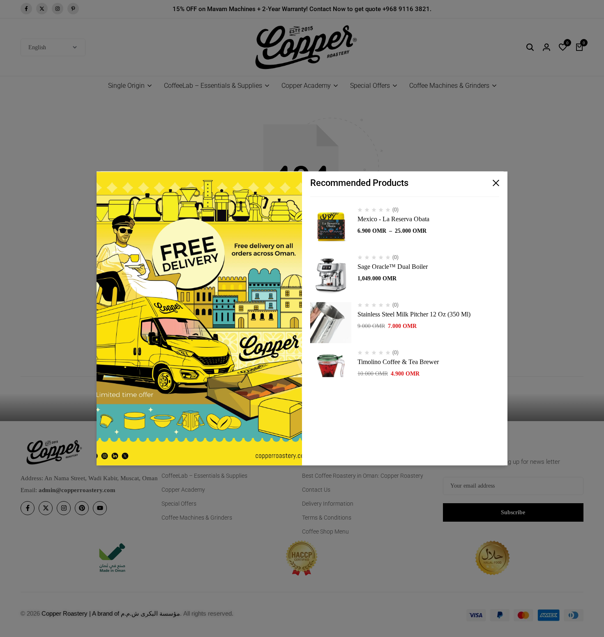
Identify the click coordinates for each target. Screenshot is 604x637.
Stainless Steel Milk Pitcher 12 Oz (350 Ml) (413, 314)
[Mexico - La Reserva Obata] (330, 227)
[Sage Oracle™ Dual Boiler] (330, 275)
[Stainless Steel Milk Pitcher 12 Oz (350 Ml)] (330, 322)
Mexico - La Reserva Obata (393, 218)
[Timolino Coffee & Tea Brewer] (330, 370)
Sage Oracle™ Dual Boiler (392, 266)
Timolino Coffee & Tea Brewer (398, 361)
